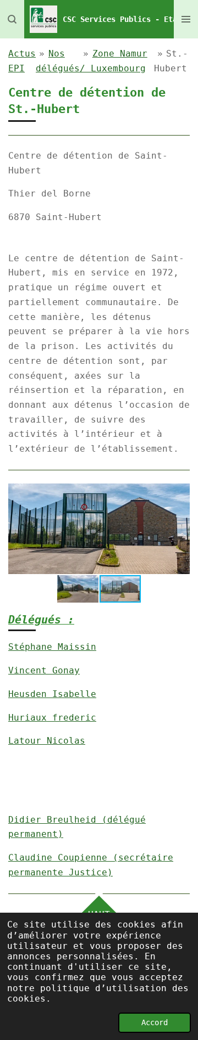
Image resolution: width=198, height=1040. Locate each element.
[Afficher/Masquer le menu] (186, 19)
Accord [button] (154, 1022)
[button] (180, 493)
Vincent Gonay (44, 670)
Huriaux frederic (52, 717)
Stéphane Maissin (52, 647)
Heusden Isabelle (52, 694)
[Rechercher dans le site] (12, 19)
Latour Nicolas (46, 740)
